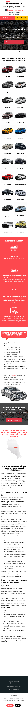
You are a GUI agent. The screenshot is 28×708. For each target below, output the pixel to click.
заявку (14, 375)
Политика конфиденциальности (14, 686)
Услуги (6, 18)
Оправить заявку (14, 420)
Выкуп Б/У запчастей (14, 692)
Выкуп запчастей (14, 689)
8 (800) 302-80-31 (14, 12)
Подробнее (9, 705)
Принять (18, 705)
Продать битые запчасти (14, 42)
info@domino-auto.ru (15, 10)
